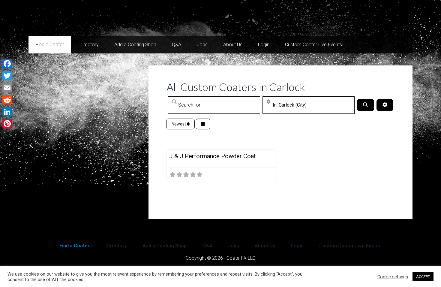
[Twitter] (7, 76)
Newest (179, 124)
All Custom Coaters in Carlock (235, 86)
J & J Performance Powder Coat (212, 156)
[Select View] (203, 124)
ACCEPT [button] (423, 276)
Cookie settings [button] (392, 276)
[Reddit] (7, 100)
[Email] (7, 88)
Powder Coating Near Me (88, 18)
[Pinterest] (7, 124)
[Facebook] (7, 64)
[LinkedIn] (7, 112)
